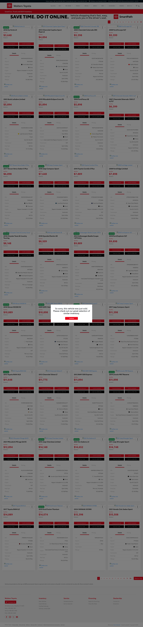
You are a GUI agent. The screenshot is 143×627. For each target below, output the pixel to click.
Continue (71, 318)
